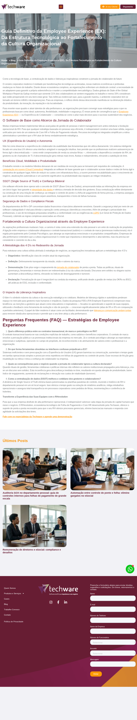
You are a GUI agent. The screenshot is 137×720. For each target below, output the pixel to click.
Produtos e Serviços (12, 593)
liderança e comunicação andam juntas (112, 310)
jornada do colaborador (68, 267)
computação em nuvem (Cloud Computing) (23, 169)
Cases (6, 599)
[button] (61, 7)
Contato (7, 615)
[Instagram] (50, 602)
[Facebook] (58, 602)
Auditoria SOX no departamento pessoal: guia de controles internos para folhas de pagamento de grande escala (34, 496)
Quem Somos (10, 588)
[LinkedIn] (65, 602)
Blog (13, 60)
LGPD (96, 213)
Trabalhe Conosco (12, 609)
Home (4, 60)
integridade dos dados (42, 189)
